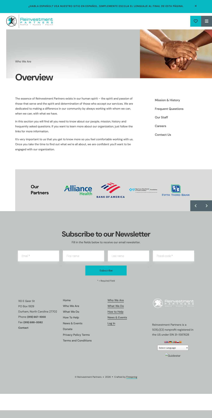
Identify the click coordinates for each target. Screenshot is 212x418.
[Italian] (173, 342)
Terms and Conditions (77, 340)
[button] (196, 6)
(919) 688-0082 (33, 322)
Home (67, 300)
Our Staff (161, 117)
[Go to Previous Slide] (195, 205)
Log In (111, 323)
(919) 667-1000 (36, 317)
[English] (165, 342)
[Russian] (178, 342)
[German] (170, 342)
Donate (195, 21)
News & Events (72, 323)
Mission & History (167, 100)
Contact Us (163, 135)
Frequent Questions (169, 109)
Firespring (131, 376)
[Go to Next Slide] (206, 205)
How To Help (71, 317)
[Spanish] (180, 342)
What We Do (71, 312)
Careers (160, 126)
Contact (23, 328)
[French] (168, 342)
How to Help (115, 312)
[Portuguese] (175, 342)
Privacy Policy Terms (76, 335)
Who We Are (71, 306)
